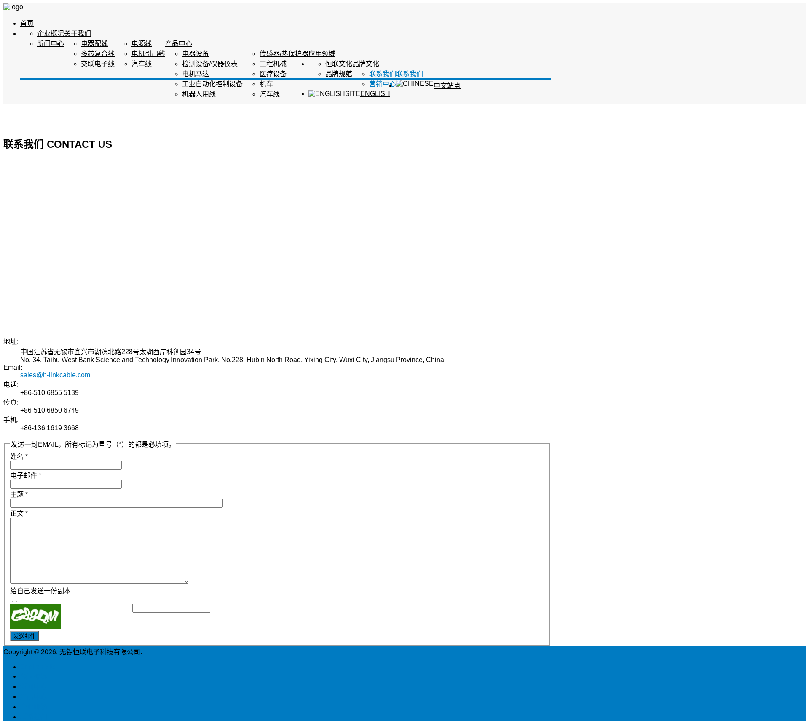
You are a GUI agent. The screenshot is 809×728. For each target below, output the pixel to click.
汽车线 (141, 63)
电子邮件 (25, 475)
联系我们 (409, 73)
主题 (19, 494)
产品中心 (178, 43)
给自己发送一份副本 (40, 591)
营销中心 (382, 84)
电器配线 (94, 43)
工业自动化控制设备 (212, 84)
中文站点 (447, 85)
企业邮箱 (33, 706)
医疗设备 (273, 73)
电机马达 (195, 73)
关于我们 (77, 33)
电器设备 (195, 53)
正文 (19, 513)
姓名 (19, 456)
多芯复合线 (98, 53)
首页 (27, 23)
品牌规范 (338, 73)
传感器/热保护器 (284, 53)
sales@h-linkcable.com (55, 375)
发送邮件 (24, 636)
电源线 (141, 43)
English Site (38, 666)
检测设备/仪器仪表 (210, 63)
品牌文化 (365, 63)
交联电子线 (98, 63)
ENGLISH (375, 93)
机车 (266, 84)
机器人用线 (199, 94)
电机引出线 (148, 53)
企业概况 (50, 33)
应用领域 (321, 53)
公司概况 (33, 676)
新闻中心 (50, 43)
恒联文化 (338, 63)
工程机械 (273, 63)
